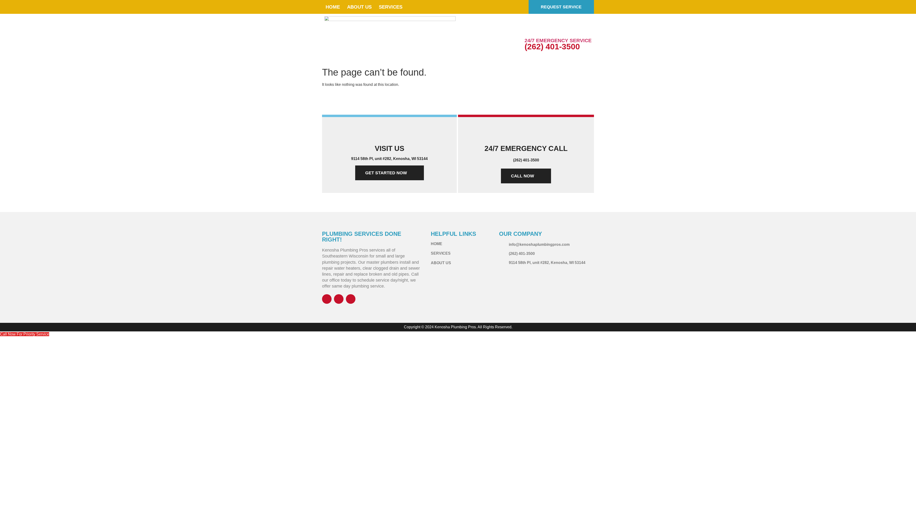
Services (390, 7)
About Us (359, 7)
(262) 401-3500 (552, 46)
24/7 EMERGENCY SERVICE (558, 40)
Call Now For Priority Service (24, 334)
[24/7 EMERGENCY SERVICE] (530, 30)
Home (333, 7)
